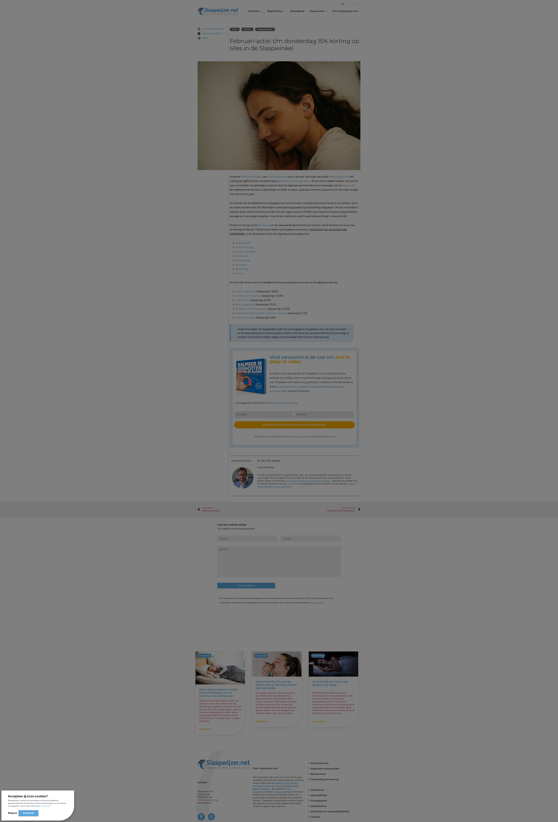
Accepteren (28, 813)
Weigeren (12, 813)
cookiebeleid (45, 806)
